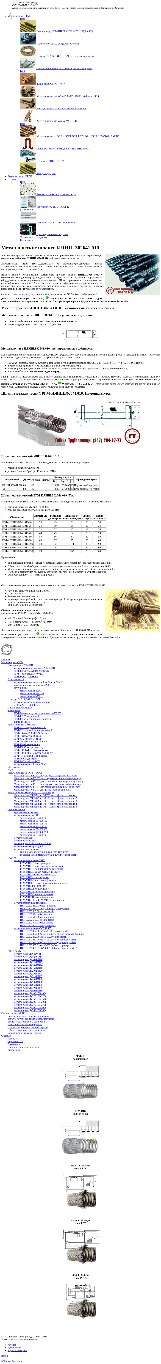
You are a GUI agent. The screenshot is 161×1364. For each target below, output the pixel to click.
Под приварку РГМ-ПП (20, 665)
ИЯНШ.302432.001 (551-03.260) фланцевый (43, 936)
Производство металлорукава (23, 1047)
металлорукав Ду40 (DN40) (28, 979)
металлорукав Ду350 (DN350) (30, 1010)
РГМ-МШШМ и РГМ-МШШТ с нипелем (42, 900)
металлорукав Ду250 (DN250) (30, 1004)
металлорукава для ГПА (27, 815)
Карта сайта (14, 1050)
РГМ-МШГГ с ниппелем (33, 886)
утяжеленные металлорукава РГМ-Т (33, 685)
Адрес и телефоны (17, 1350)
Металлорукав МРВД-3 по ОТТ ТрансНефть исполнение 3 (45, 801)
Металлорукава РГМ (12, 662)
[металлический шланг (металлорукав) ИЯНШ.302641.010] (80, 445)
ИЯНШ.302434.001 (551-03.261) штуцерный (44, 931)
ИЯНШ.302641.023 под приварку (38, 925)
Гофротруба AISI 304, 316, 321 (24, 699)
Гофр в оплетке (16, 679)
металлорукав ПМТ (24, 837)
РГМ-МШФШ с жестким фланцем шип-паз (43, 883)
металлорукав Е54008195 (33, 835)
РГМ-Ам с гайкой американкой (30, 755)
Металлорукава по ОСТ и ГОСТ (25, 772)
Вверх (4, 1355)
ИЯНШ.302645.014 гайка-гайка (37, 919)
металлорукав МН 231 (32, 693)
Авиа (10, 770)
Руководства (14, 1347)
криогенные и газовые (26, 812)
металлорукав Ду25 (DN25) (28, 973)
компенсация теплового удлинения (26, 1021)
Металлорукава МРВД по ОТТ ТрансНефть (31, 792)
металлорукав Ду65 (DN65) (28, 985)
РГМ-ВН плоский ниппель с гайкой (33, 730)
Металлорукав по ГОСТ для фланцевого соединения (42, 789)
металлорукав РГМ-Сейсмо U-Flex (32, 843)
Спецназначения (16, 809)
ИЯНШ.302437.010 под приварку (38, 905)
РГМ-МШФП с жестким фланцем (38, 880)
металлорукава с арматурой (28, 846)
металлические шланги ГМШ (29, 860)
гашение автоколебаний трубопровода (28, 1016)
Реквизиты (13, 1038)
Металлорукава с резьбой (21, 724)
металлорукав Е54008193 (33, 823)
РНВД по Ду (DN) (17, 951)
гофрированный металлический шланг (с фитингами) (49, 854)
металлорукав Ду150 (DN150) (30, 999)
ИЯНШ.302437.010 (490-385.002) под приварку (45, 945)
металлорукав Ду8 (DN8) (27, 956)
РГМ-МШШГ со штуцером (34, 888)
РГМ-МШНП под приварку (35, 863)
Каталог (12, 1344)
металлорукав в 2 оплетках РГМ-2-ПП (34, 668)
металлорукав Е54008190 (33, 818)
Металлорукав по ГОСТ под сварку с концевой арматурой (45, 775)
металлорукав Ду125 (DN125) (30, 996)
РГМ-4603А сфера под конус (29, 747)
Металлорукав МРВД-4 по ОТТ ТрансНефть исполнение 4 (45, 803)
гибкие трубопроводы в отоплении (26, 1030)
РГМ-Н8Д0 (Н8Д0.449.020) (28, 673)
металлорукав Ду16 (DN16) (28, 968)
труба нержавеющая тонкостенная (32, 702)
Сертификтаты (15, 1041)
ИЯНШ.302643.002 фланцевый (37, 911)
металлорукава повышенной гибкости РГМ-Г (38, 682)
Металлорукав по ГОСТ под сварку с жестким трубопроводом (47, 784)
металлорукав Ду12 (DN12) (28, 962)
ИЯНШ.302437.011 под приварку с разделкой (44, 908)
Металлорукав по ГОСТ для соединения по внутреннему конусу (48, 781)
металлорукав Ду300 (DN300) (30, 1007)
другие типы (21, 687)
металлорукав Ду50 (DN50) (28, 982)
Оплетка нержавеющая (20, 707)
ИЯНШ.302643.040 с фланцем (36, 914)
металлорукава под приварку (35, 294)
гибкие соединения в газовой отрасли (28, 1027)
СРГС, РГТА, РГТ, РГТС (27, 704)
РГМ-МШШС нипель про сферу (37, 891)
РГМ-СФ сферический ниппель (31, 741)
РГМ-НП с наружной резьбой (30, 727)
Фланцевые (14, 710)
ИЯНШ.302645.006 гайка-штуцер (38, 917)
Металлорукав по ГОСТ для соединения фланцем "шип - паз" (47, 786)
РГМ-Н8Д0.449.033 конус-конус (31, 750)
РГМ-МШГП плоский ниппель (36, 897)
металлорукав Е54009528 (33, 829)
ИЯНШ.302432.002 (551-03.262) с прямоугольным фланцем (52, 934)
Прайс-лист (14, 1044)
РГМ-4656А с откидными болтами (32, 719)
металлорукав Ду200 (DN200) (30, 1001)
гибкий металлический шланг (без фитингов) (44, 852)
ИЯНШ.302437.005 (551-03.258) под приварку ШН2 (48, 942)
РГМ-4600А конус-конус (27, 744)
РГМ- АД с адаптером (25, 758)
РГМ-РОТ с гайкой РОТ (27, 761)
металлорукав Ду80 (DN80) (28, 990)
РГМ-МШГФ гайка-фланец (34, 877)
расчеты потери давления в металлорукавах (31, 1018)
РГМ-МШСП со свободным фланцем (40, 871)
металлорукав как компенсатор (24, 1033)
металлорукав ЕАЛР (31, 690)
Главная (5, 659)
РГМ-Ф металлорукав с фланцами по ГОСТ (37, 713)
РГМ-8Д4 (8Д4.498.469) (26, 676)
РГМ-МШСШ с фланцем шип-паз (38, 874)
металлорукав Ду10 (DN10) (28, 959)
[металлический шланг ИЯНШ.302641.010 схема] (80, 342)
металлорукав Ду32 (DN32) (28, 976)
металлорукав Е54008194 (33, 826)
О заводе (6, 1035)
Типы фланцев (22, 721)
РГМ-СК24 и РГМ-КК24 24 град (31, 733)
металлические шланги (26, 849)
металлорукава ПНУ (25, 840)
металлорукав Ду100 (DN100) (30, 993)
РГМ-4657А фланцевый (26, 716)
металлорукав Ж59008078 (34, 832)
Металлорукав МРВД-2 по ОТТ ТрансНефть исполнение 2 (45, 798)
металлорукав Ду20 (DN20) (28, 970)
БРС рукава (14, 767)
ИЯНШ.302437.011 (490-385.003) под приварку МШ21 (49, 948)
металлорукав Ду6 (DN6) (27, 953)
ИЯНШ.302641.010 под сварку (36, 922)
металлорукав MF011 (31, 696)
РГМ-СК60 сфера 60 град (27, 736)
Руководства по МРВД (13, 1013)
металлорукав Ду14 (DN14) (28, 965)
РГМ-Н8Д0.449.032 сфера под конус (33, 753)
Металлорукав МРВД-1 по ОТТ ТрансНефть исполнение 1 (45, 795)
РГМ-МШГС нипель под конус (36, 894)
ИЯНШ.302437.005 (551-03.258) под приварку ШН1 (48, 939)
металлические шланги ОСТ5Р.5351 (33, 928)
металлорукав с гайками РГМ (30, 764)
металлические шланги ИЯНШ (30, 902)
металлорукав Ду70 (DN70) (28, 987)
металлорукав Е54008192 (33, 820)
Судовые (12, 857)
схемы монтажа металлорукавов (25, 1024)
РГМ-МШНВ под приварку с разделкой (41, 869)
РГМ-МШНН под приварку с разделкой (41, 866)
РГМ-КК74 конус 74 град (27, 738)
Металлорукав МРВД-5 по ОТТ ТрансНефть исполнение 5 (45, 806)
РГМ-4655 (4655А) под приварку (31, 671)
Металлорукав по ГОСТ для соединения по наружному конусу (47, 778)
